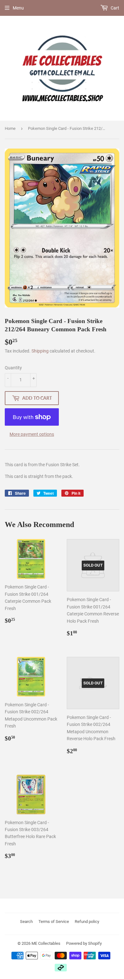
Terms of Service (53, 921)
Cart (114, 7)
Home (10, 128)
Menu (18, 7)
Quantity (13, 367)
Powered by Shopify (84, 943)
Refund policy (87, 921)
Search (26, 921)
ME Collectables (45, 943)
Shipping (40, 350)
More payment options (32, 434)
